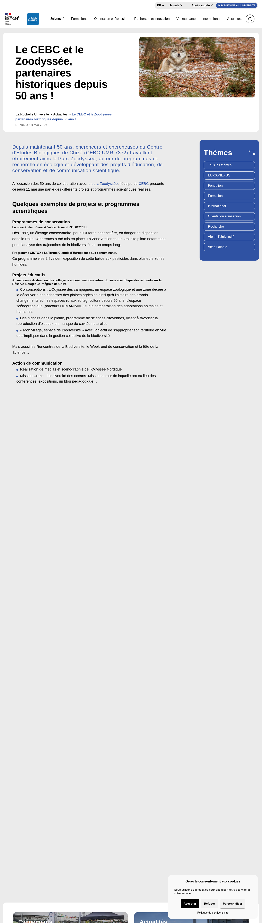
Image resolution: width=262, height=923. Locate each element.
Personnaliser (232, 903)
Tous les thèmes (220, 165)
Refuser (209, 903)
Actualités (234, 18)
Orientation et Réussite (110, 18)
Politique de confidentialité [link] (212, 912)
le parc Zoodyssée (103, 184)
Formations (79, 18)
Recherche (216, 226)
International (211, 18)
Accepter (190, 903)
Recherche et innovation (152, 18)
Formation (215, 196)
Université (57, 18)
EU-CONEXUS (219, 175)
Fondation (215, 185)
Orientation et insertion (224, 216)
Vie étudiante (186, 18)
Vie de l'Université (221, 236)
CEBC (144, 184)
